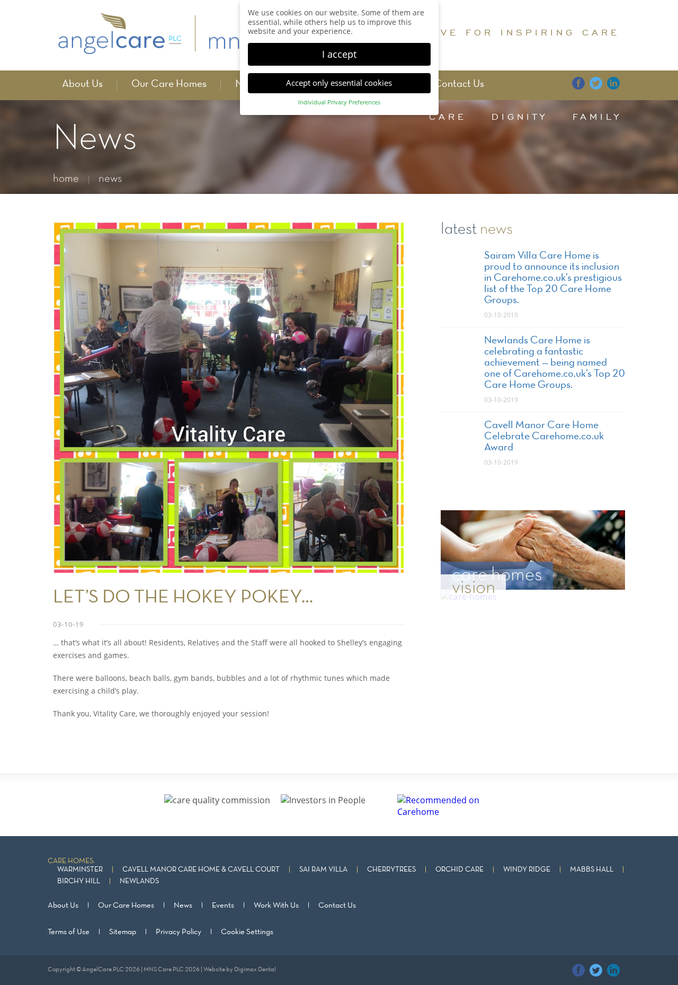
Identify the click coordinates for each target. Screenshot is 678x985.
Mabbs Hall (591, 869)
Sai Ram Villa (323, 869)
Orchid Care (459, 869)
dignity (520, 116)
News (183, 905)
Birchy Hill (78, 881)
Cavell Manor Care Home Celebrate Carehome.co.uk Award (544, 436)
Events (223, 905)
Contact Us (459, 84)
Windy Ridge (526, 869)
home (66, 179)
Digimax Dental (255, 969)
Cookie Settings (247, 932)
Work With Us (276, 905)
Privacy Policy (178, 932)
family (597, 116)
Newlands (139, 881)
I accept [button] (339, 54)
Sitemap (122, 932)
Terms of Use (69, 932)
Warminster (80, 869)
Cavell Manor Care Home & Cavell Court (201, 869)
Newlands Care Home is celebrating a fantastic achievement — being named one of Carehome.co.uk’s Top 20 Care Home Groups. (554, 363)
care (448, 116)
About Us (82, 84)
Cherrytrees (391, 869)
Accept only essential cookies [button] (339, 82)
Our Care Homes (169, 84)
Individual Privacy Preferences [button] (339, 102)
